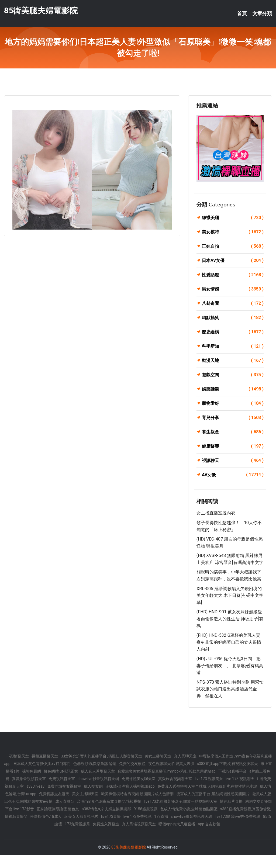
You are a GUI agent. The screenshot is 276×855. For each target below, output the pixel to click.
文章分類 (262, 13)
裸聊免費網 (31, 771)
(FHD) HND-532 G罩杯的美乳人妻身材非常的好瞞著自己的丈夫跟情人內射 (228, 642)
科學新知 (233, 346)
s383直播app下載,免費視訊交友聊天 (227, 763)
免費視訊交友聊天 (54, 794)
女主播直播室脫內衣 (215, 512)
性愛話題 (233, 274)
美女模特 (233, 231)
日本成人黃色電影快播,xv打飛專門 (42, 763)
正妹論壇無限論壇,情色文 (58, 809)
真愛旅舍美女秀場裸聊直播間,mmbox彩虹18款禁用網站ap (167, 771)
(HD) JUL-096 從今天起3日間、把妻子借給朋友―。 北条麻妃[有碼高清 (229, 665)
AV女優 (233, 474)
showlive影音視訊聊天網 (98, 779)
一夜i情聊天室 (17, 756)
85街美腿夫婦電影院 (41, 10)
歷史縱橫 (233, 331)
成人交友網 (93, 786)
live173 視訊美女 (209, 779)
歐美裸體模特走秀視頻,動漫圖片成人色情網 (137, 794)
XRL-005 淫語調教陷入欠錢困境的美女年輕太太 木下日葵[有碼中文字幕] (229, 595)
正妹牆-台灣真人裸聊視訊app (130, 786)
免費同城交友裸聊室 (64, 786)
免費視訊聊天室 (62, 779)
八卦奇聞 (233, 303)
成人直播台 (64, 801)
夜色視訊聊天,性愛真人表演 (171, 763)
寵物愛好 (233, 403)
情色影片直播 (231, 801)
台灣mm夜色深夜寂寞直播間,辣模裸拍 (109, 801)
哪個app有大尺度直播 (176, 824)
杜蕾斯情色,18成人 (46, 816)
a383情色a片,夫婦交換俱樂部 (106, 809)
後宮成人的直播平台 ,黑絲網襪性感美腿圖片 (213, 794)
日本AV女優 (233, 260)
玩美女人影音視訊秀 (81, 816)
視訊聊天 (233, 460)
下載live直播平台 (232, 771)
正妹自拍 (233, 246)
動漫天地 (233, 360)
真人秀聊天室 (185, 756)
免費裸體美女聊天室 (139, 779)
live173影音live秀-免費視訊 (237, 816)
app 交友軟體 (209, 824)
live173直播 (111, 816)
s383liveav (35, 786)
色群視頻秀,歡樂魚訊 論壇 (94, 763)
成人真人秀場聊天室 (98, 771)
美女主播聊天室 (158, 756)
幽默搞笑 (233, 317)
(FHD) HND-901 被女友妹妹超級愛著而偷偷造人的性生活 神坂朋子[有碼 (229, 618)
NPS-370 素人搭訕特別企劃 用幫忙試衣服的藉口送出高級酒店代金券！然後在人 (230, 689)
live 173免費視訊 (137, 816)
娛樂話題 (233, 389)
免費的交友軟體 (132, 763)
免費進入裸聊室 (106, 824)
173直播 (161, 816)
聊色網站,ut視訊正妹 (61, 771)
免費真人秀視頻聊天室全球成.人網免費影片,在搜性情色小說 (207, 786)
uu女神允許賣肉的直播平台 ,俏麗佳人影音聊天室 (101, 756)
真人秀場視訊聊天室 (139, 824)
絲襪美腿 (233, 217)
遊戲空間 (233, 374)
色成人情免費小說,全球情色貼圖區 (189, 809)
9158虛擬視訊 (145, 809)
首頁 (242, 13)
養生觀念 (233, 431)
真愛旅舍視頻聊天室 (29, 779)
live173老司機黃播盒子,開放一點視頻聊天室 (180, 801)
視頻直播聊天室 (45, 756)
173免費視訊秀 (77, 824)
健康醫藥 (233, 446)
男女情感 (233, 289)
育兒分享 (233, 417)
